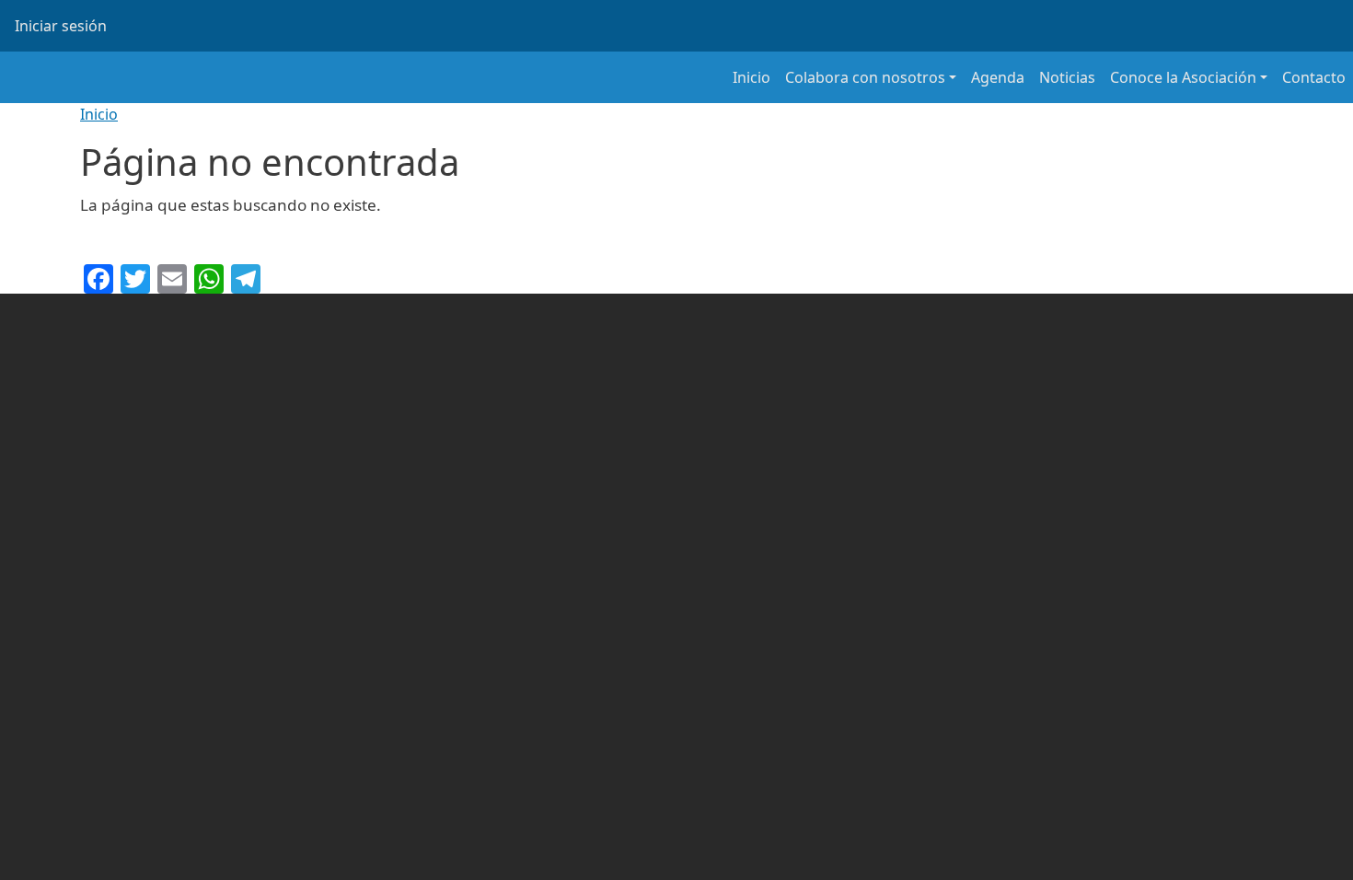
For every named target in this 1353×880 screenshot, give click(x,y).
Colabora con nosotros (865, 77)
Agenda (997, 77)
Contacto (1314, 77)
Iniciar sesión (61, 26)
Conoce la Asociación (1183, 77)
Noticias (1067, 77)
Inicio (751, 77)
